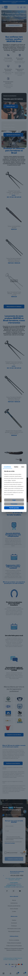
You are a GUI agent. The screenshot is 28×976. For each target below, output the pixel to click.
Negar (14, 500)
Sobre (22, 466)
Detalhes (16, 466)
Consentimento (7, 466)
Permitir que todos (14, 507)
